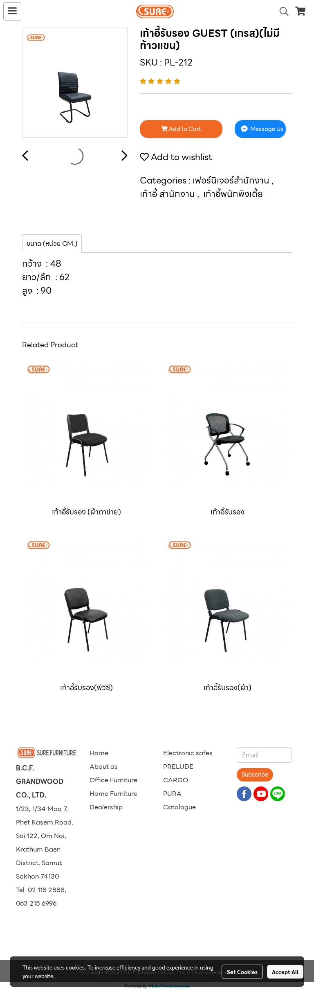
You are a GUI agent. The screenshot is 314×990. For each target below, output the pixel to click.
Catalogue (179, 807)
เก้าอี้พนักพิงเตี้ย (233, 194)
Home (99, 753)
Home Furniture (113, 793)
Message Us (266, 129)
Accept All (285, 971)
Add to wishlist (180, 157)
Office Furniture (113, 780)
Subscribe (255, 774)
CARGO (175, 780)
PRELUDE (178, 766)
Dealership (106, 807)
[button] (281, 11)
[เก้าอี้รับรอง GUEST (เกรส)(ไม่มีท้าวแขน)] (74, 82)
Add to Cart (184, 129)
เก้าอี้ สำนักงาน (168, 194)
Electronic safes (188, 753)
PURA (172, 793)
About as (104, 766)
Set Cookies (242, 971)
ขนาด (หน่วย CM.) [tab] (52, 243)
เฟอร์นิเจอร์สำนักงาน (232, 180)
